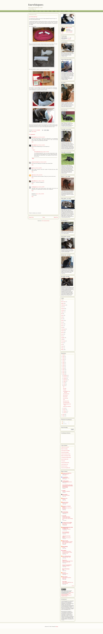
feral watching (65, 398)
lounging (64, 389)
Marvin (62, 315)
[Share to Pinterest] (48, 130)
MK (61, 313)
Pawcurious (64, 560)
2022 (63, 359)
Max (58, 11)
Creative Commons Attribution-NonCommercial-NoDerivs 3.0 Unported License (66, 594)
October (64, 378)
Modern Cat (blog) (64, 448)
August (64, 381)
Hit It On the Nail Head (65, 495)
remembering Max (66, 402)
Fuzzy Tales (64, 581)
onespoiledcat (65, 477)
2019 (63, 363)
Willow (50, 11)
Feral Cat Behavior (65, 532)
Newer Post (31, 217)
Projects (35, 131)
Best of (62, 11)
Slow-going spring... (65, 573)
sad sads (64, 388)
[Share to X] (46, 130)
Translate (69, 38)
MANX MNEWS (65, 546)
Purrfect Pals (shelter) (65, 452)
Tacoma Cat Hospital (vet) (65, 467)
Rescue (62, 332)
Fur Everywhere (65, 511)
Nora (62, 322)
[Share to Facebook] (47, 130)
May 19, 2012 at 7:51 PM (45, 151)
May (64, 385)
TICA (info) (63, 460)
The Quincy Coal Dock (65, 565)
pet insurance (65, 395)
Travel (62, 346)
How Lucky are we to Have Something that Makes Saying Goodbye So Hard (67, 552)
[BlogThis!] (45, 130)
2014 (63, 371)
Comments (64, 423)
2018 (63, 365)
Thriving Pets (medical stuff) (66, 457)
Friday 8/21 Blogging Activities (67, 481)
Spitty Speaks (64, 576)
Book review (63, 301)
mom (64, 399)
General (62, 308)
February (65, 411)
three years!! (65, 396)
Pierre (62, 325)
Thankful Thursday (65, 512)
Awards (66, 11)
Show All (73, 585)
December (65, 375)
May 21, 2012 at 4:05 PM (40, 186)
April (64, 408)
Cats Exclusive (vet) (64, 464)
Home (30, 11)
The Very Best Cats (37, 151)
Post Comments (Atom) (45, 220)
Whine (63, 569)
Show (62, 335)
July (64, 382)
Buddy (54, 11)
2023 (63, 357)
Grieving (62, 310)
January (64, 412)
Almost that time (65, 503)
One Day (63, 547)
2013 (63, 372)
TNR (62, 339)
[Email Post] (42, 130)
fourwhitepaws (35, 4)
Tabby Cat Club (65, 540)
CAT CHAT (64, 515)
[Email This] (44, 130)
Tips (62, 344)
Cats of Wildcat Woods (66, 556)
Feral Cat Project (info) (65, 462)
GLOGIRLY (64, 550)
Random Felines (65, 502)
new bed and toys (66, 393)
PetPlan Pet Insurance (65, 447)
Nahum (34, 11)
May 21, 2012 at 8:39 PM (40, 193)
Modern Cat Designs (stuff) (65, 455)
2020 (63, 362)
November (65, 376)
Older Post (56, 217)
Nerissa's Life (64, 498)
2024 (63, 356)
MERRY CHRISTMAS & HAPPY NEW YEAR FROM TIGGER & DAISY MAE (67, 542)
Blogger (57, 626)
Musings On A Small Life (66, 473)
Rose (42, 11)
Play (62, 327)
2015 (63, 369)
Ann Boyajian (34, 186)
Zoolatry (63, 490)
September (65, 379)
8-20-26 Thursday (65, 487)
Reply (33, 158)
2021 (63, 360)
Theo (38, 11)
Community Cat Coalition (65, 450)
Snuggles (62, 337)
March (64, 409)
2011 (63, 414)
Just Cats (64, 572)
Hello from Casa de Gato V (66, 537)
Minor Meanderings (65, 568)
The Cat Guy (69, 27)
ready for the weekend (67, 406)
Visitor (62, 347)
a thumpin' (64, 499)
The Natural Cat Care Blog (67, 522)
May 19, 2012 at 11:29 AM (40, 137)
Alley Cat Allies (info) (64, 459)
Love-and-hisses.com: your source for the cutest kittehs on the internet (67, 485)
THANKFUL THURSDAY (66, 491)
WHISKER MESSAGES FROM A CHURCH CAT (67, 528)
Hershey (71, 11)
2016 (63, 368)
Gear (62, 306)
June (64, 384)
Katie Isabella (34, 137)
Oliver (46, 11)
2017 (63, 366)
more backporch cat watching (66, 392)
